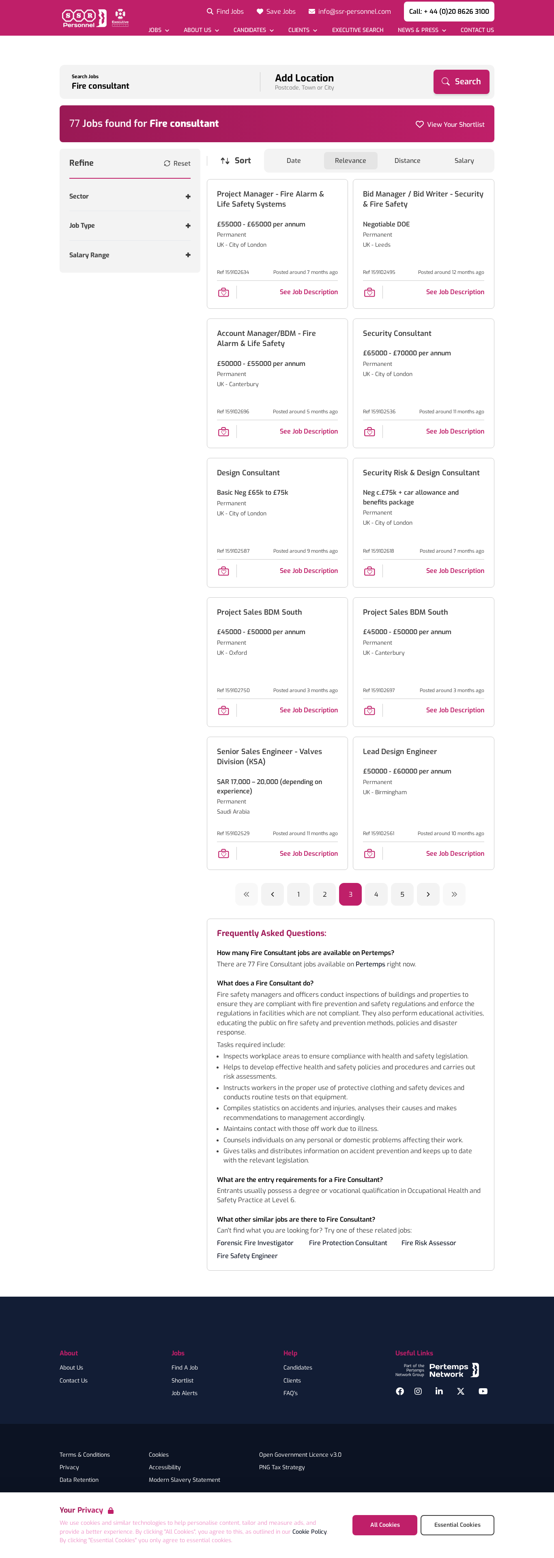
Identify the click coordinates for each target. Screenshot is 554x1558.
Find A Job (185, 1368)
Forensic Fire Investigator (255, 1243)
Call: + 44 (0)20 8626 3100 (449, 11)
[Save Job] (223, 292)
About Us (71, 1368)
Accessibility (165, 1467)
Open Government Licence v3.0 (300, 1455)
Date (294, 160)
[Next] (428, 894)
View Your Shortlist (456, 124)
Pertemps (370, 964)
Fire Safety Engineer (247, 1256)
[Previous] (272, 894)
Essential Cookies (457, 1525)
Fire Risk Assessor (429, 1243)
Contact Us (74, 1381)
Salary (464, 160)
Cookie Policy (309, 1532)
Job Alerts (185, 1393)
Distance (408, 160)
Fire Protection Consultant (348, 1243)
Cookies (159, 1455)
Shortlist (182, 1381)
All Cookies (385, 1525)
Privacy (69, 1467)
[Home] (94, 18)
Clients (292, 1381)
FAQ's (290, 1393)
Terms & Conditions (85, 1455)
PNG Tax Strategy (282, 1467)
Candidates (297, 1368)
